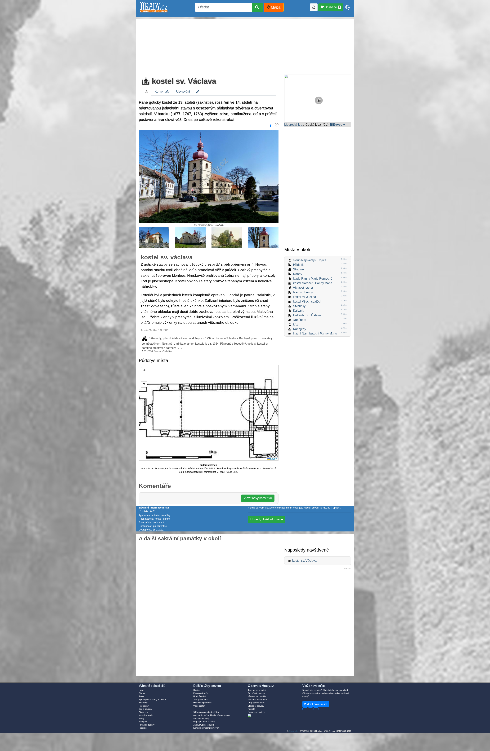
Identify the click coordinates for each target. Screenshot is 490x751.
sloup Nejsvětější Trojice (309, 260)
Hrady (142, 690)
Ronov (297, 274)
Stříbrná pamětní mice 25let (206, 712)
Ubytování (183, 91)
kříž (295, 324)
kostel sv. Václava (183, 81)
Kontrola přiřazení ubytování (206, 728)
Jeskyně (143, 721)
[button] (144, 370)
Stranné (298, 269)
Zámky (142, 693)
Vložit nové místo (316, 703)
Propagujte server (256, 702)
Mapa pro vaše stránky (204, 721)
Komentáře (162, 91)
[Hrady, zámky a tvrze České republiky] (153, 7)
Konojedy (299, 329)
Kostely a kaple (146, 715)
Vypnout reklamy (201, 718)
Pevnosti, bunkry (146, 725)
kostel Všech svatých (307, 301)
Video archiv (199, 706)
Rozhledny (144, 706)
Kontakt (251, 709)
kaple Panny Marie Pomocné (312, 278)
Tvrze (141, 696)
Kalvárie (298, 310)
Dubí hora (299, 319)
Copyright (293, 731)
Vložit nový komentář (258, 498)
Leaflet (273, 458)
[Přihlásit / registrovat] (314, 7)
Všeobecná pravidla (257, 696)
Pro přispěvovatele (256, 693)
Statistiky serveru (256, 706)
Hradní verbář (199, 696)
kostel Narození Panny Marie (312, 283)
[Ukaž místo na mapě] (317, 98)
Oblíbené (332, 7)
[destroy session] (316, 708)
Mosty (142, 718)
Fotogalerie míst (200, 693)
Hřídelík (298, 264)
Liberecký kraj (293, 124)
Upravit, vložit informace (266, 519)
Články (196, 690)
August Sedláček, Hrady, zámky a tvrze (211, 715)
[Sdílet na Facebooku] (270, 126)
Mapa (275, 7)
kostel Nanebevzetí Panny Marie (315, 333)
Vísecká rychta (303, 287)
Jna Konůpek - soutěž (203, 725)
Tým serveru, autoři (257, 690)
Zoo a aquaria (145, 709)
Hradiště (143, 728)
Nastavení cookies (256, 712)
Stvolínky (299, 306)
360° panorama (200, 699)
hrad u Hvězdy (303, 292)
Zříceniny (143, 702)
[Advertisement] (245, 46)
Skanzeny (143, 712)
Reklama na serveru (257, 699)
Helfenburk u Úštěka (307, 315)
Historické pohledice (202, 702)
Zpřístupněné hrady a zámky (152, 699)
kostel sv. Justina (304, 297)
